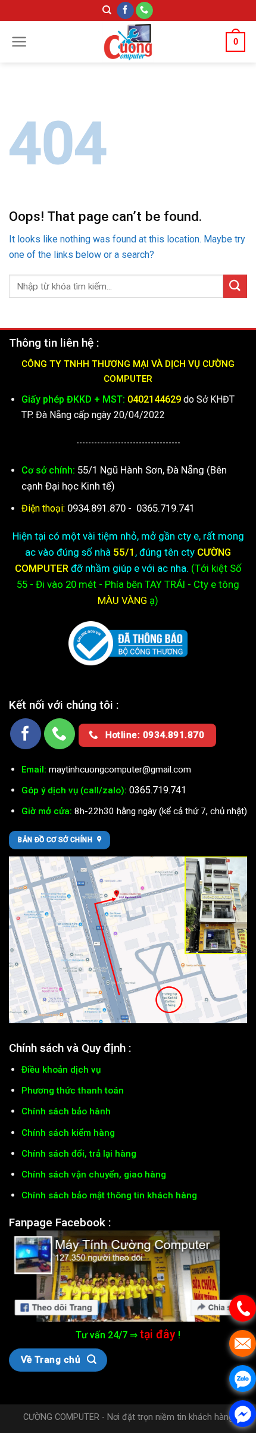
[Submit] (235, 286)
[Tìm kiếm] (106, 10)
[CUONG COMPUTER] (128, 42)
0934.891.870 (97, 508)
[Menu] (19, 42)
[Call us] (144, 11)
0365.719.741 (165, 508)
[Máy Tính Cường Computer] (128, 1275)
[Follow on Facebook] (125, 11)
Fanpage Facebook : (60, 1222)
